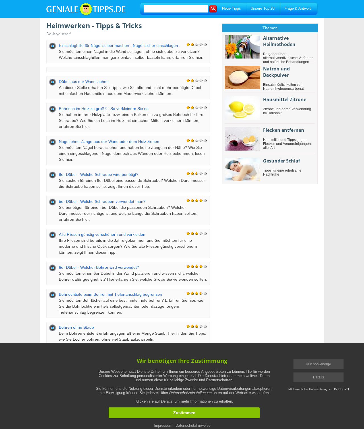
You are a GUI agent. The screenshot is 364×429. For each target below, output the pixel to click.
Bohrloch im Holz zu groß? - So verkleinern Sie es (103, 108)
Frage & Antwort (297, 8)
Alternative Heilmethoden (279, 41)
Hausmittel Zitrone (284, 99)
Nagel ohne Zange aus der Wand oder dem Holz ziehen (109, 141)
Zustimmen (184, 413)
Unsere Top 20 (262, 8)
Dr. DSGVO (341, 389)
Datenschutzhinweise (192, 425)
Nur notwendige (318, 364)
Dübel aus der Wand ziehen (84, 81)
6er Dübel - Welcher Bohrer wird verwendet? (99, 267)
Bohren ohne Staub (76, 327)
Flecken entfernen (283, 130)
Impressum (163, 425)
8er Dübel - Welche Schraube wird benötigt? (98, 174)
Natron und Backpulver (276, 72)
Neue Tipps (231, 8)
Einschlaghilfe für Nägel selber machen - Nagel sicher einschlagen (118, 45)
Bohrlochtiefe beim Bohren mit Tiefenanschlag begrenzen (110, 294)
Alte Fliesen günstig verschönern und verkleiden (102, 234)
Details (318, 377)
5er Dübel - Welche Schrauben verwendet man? (102, 201)
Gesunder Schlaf (281, 161)
